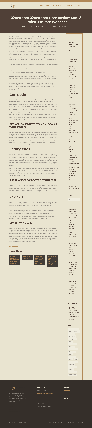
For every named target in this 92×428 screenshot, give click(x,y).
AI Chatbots (72, 42)
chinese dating (72, 55)
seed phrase (71, 364)
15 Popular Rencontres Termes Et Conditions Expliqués (39, 260)
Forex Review (72, 83)
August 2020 (72, 270)
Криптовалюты (72, 175)
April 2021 (71, 253)
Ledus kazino (71, 351)
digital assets (72, 336)
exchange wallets (72, 339)
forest (70, 341)
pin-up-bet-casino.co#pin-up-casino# (74, 132)
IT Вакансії (71, 95)
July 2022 (71, 224)
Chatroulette (12, 409)
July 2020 (71, 272)
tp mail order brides (74, 167)
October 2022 (72, 218)
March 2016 (72, 296)
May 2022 (71, 228)
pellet (76, 359)
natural (70, 359)
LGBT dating (72, 104)
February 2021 (72, 258)
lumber (70, 354)
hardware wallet (72, 344)
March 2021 (72, 256)
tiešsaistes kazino (72, 372)
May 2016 (71, 291)
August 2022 (72, 222)
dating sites (72, 72)
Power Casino (72, 142)
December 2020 (73, 262)
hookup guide (72, 91)
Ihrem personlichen (73, 349)
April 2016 (71, 294)
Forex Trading (72, 87)
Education (71, 74)
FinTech (71, 79)
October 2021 (72, 243)
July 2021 (71, 247)
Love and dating (73, 108)
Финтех (71, 180)
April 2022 (71, 230)
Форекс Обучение (73, 186)
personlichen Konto (73, 361)
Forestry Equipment (74, 81)
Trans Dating (72, 169)
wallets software (72, 374)
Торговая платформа (74, 178)
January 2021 (72, 260)
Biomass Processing (74, 44)
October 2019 (72, 287)
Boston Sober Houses (74, 53)
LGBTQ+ (71, 106)
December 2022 (73, 213)
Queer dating (72, 144)
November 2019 (73, 285)
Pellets (70, 128)
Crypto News (72, 57)
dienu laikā (71, 333)
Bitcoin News (72, 46)
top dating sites (73, 161)
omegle (11, 406)
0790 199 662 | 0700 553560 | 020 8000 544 (19, 0)
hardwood (71, 346)
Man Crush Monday (26, 257)
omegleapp (12, 408)
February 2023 (72, 209)
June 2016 (71, 289)
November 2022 (73, 215)
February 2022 (72, 234)
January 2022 (72, 237)
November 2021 (73, 241)
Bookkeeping (72, 51)
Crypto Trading (73, 59)
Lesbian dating (72, 102)
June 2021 (71, 249)
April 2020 (71, 279)
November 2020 (73, 264)
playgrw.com (72, 136)
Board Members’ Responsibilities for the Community (14, 260)
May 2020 (71, 277)
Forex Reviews (72, 85)
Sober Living (72, 152)
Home (23, 26)
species (70, 369)
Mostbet (71, 112)
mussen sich (71, 356)
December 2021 (73, 239)
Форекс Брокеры (73, 184)
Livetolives (17, 411)
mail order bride (73, 110)
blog (70, 48)
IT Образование (73, 98)
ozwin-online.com (73, 120)
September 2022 (73, 220)
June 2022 (71, 226)
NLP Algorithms (73, 114)
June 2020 (71, 275)
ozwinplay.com (72, 122)
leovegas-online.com (74, 100)
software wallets (72, 366)
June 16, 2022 (11, 33)
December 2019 (73, 283)
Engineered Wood (73, 76)
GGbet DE (71, 89)
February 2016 (72, 298)
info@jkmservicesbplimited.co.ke (45, 393)
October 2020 (72, 266)
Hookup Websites (73, 93)
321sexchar (42, 235)
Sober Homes (72, 150)
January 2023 (72, 211)
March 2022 (72, 232)
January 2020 (72, 281)
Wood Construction (74, 173)
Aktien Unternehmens (73, 328)
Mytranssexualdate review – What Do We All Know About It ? (52, 261)
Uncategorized (33, 26)
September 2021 (73, 245)
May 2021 (71, 251)
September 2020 (73, 268)
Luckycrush (12, 411)
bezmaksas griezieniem (73, 331)
